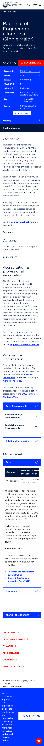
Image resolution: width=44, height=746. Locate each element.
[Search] (28, 4)
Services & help (11, 632)
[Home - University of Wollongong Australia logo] (12, 5)
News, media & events (14, 639)
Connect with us (12, 667)
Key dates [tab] (11, 591)
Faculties (8, 646)
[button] (4, 62)
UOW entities (10, 660)
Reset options (22, 113)
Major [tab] (7, 121)
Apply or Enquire (31, 63)
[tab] (22, 406)
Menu (35, 5)
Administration (11, 653)
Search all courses (17, 615)
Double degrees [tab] (11, 128)
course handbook (20, 222)
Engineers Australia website (24, 345)
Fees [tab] (8, 462)
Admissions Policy (12, 381)
